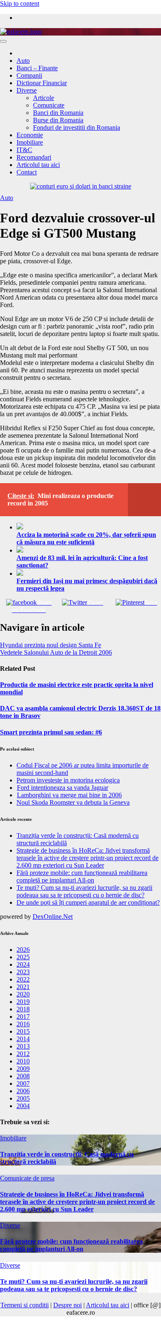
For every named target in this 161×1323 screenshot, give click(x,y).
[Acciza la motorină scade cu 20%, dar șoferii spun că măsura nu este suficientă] (89, 527)
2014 (23, 1038)
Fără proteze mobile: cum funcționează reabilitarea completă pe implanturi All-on (82, 876)
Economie (30, 134)
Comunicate (48, 105)
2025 (23, 957)
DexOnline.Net (53, 916)
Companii (29, 75)
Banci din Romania (58, 112)
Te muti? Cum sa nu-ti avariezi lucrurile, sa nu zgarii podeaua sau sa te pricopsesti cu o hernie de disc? (84, 891)
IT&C (24, 149)
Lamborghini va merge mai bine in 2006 (69, 795)
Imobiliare (30, 142)
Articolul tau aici (38, 164)
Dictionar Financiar (42, 82)
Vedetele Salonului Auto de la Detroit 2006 (56, 652)
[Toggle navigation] (3, 41)
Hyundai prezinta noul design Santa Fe (50, 644)
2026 (23, 949)
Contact (27, 172)
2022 (23, 979)
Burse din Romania (58, 120)
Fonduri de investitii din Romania (76, 127)
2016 (23, 1023)
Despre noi (67, 1305)
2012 (23, 1053)
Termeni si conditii (24, 1305)
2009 (23, 1068)
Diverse (27, 90)
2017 (23, 1016)
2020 (23, 994)
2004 (23, 1105)
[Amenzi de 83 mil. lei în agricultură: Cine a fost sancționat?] (89, 550)
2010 (23, 1061)
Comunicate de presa (27, 1178)
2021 (23, 986)
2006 (23, 1090)
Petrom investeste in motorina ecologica (68, 780)
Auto (23, 60)
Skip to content (19, 3)
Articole (43, 97)
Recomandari (34, 157)
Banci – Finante (37, 68)
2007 (23, 1083)
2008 (23, 1076)
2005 (23, 1098)
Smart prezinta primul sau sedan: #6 (51, 732)
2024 (23, 964)
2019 (23, 1001)
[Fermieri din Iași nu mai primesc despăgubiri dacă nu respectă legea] (89, 573)
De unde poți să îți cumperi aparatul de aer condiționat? (88, 902)
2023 (23, 971)
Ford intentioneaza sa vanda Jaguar (62, 787)
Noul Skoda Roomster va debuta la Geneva (73, 802)
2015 (23, 1031)
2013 (23, 1046)
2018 (23, 1009)
